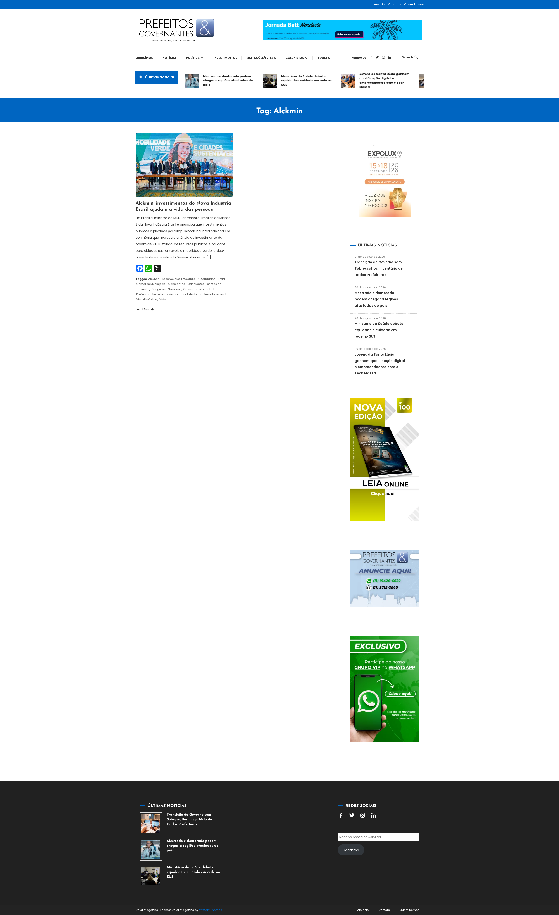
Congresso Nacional (166, 289)
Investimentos (225, 58)
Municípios (144, 58)
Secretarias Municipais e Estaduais (176, 294)
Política (193, 58)
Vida (162, 299)
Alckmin (153, 279)
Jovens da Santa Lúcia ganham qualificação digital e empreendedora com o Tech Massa (372, 80)
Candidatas (176, 284)
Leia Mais (143, 309)
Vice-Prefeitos (146, 299)
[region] (502, 878)
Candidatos (196, 284)
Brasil (222, 279)
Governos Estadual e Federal (203, 289)
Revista (324, 58)
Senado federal (215, 294)
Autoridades (206, 279)
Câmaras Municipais (151, 284)
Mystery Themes (210, 910)
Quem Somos (414, 4)
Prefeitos (142, 294)
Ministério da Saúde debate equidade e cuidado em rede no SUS (294, 80)
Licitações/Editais (261, 58)
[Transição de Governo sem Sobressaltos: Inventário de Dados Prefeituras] (151, 823)
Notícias (169, 58)
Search (407, 57)
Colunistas (295, 58)
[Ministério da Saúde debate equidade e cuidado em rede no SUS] (151, 876)
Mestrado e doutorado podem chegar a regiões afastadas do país (215, 80)
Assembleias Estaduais (178, 279)
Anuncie (379, 4)
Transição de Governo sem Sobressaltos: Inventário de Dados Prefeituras (379, 268)
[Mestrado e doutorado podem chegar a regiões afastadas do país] (151, 850)
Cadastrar (351, 850)
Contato (394, 4)
